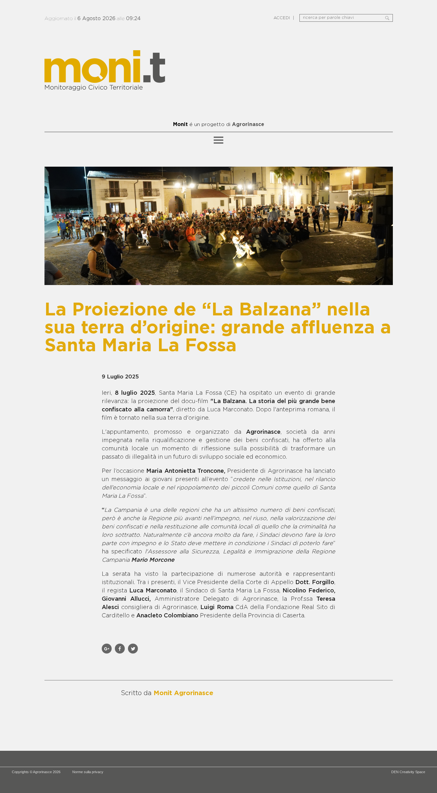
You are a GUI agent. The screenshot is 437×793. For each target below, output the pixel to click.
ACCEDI (282, 18)
